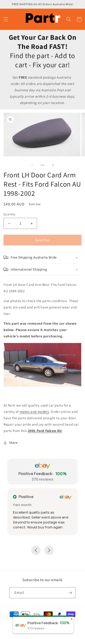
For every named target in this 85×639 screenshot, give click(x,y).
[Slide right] (53, 165)
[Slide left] (32, 165)
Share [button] (13, 442)
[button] (6, 19)
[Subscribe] (70, 592)
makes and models (34, 411)
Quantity (9, 214)
